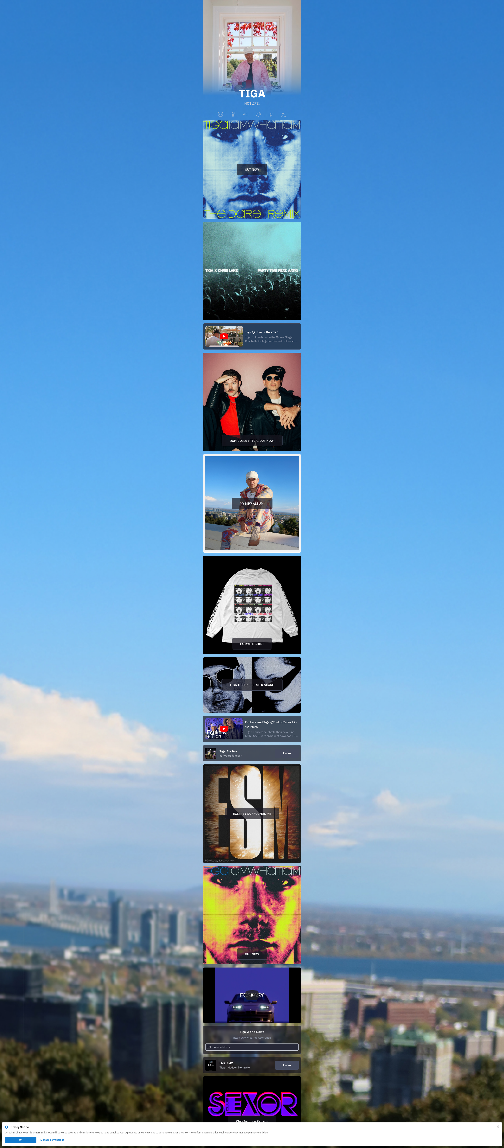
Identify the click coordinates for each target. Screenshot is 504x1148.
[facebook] (233, 114)
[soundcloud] (245, 114)
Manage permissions (52, 1140)
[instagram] (220, 114)
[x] (283, 114)
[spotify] (258, 114)
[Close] (498, 1126)
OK (20, 1140)
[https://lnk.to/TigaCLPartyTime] (252, 271)
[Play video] (252, 995)
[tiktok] (271, 114)
